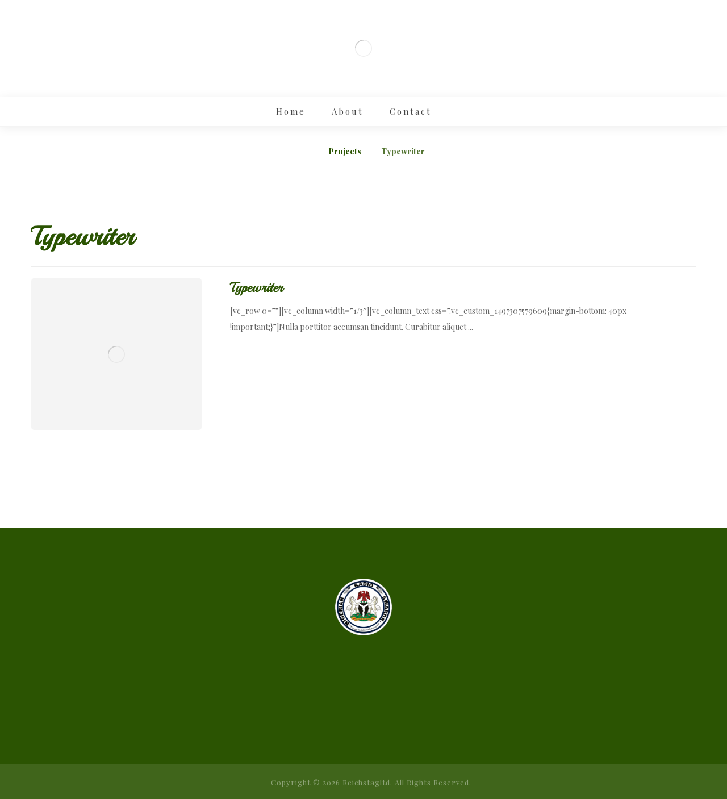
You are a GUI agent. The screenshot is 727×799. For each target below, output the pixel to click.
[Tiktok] (375, 701)
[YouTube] (397, 701)
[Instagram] (352, 701)
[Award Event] (363, 48)
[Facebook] (329, 701)
